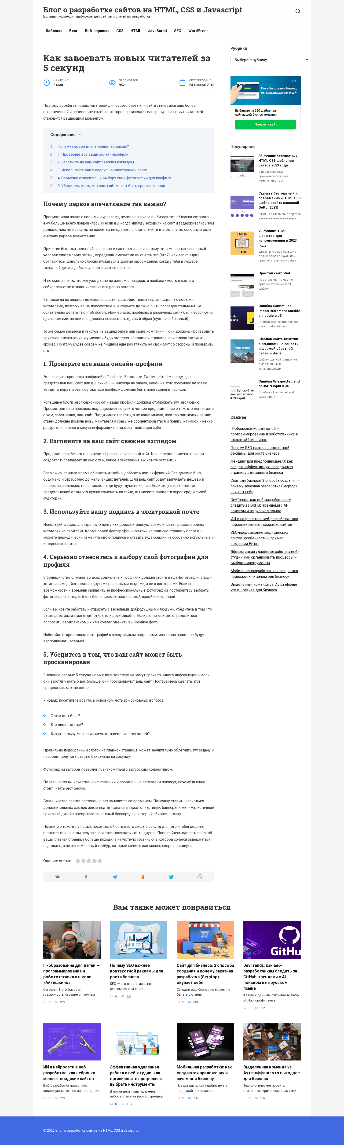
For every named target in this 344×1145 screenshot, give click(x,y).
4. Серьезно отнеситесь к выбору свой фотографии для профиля (114, 178)
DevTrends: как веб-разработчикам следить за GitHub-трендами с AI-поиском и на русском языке (261, 505)
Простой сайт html (274, 274)
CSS (120, 31)
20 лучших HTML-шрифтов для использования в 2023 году (277, 238)
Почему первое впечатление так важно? (93, 146)
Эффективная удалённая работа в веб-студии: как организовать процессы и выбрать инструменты (265, 557)
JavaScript (157, 31)
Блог (73, 31)
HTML (136, 31)
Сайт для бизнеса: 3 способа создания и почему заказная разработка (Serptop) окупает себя (265, 486)
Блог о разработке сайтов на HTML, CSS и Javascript (142, 9)
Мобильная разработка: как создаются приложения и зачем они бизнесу (204, 1073)
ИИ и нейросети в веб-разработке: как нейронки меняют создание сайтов (69, 1073)
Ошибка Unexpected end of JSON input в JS (279, 383)
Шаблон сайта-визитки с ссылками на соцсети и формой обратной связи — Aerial (279, 346)
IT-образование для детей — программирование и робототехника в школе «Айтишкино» (264, 434)
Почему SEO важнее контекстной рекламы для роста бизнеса (136, 971)
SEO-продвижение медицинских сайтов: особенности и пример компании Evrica (259, 538)
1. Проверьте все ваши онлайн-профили (93, 154)
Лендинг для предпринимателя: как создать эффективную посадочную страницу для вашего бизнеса (262, 467)
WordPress (198, 31)
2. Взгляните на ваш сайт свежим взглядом (96, 162)
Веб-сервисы (97, 31)
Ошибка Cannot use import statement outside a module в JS (279, 311)
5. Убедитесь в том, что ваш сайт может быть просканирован (111, 186)
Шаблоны (53, 31)
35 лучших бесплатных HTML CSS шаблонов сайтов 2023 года (278, 160)
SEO (177, 31)
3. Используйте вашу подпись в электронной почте (102, 170)
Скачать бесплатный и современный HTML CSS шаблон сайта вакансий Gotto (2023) (280, 200)
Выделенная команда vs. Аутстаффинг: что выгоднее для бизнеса (271, 1073)
